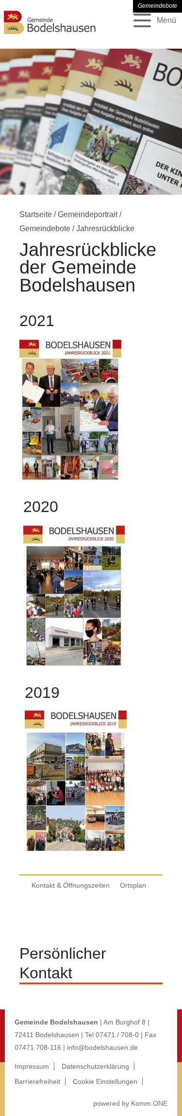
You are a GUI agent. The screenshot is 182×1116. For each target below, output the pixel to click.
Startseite (35, 214)
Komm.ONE (149, 1103)
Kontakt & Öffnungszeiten (71, 885)
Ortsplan (133, 885)
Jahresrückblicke (105, 228)
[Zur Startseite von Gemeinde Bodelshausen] (50, 35)
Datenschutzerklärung (95, 1066)
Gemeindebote (44, 228)
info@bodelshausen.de (102, 1047)
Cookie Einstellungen (105, 1081)
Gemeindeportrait (87, 214)
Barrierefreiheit (37, 1081)
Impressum (32, 1066)
